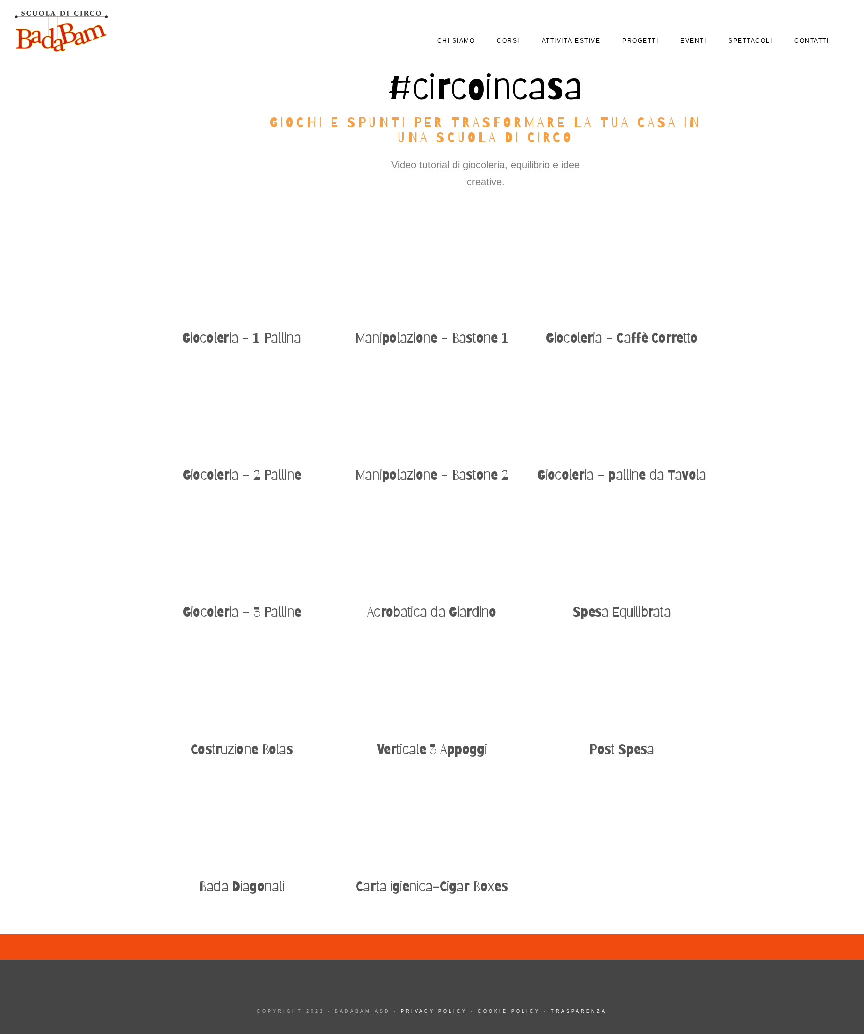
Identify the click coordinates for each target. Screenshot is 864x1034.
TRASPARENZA (579, 1011)
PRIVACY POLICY (434, 1011)
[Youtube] (790, 20)
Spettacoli (750, 40)
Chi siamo (457, 40)
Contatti (811, 40)
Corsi (508, 40)
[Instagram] (808, 20)
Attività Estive (571, 40)
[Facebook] (773, 20)
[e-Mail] (825, 20)
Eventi (693, 40)
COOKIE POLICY (509, 1011)
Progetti (640, 40)
